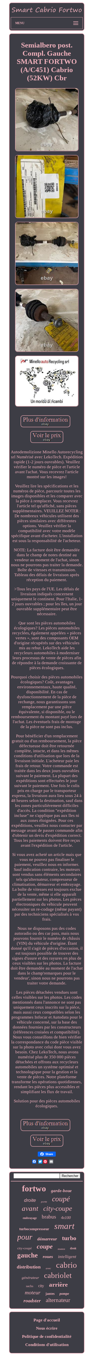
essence (61, 1249)
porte (44, 1201)
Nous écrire (47, 1328)
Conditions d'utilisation (46, 1344)
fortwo (34, 1188)
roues (48, 1256)
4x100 (66, 1218)
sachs (29, 1286)
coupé (61, 1199)
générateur (30, 1278)
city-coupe (57, 1208)
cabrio (66, 1265)
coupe (45, 1246)
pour (24, 1236)
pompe (64, 1294)
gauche (27, 1255)
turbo (69, 1238)
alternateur (58, 1300)
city (41, 1286)
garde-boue (61, 1190)
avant (30, 1208)
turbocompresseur (34, 1229)
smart (64, 1226)
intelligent (67, 1256)
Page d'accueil (47, 1320)
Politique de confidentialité (47, 1336)
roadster (32, 1300)
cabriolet (58, 1275)
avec (48, 1268)
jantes (50, 1294)
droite (30, 1200)
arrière (58, 1284)
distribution (29, 1266)
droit (73, 1248)
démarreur (47, 1238)
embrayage (30, 1218)
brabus (49, 1217)
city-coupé (24, 1248)
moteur (32, 1292)
